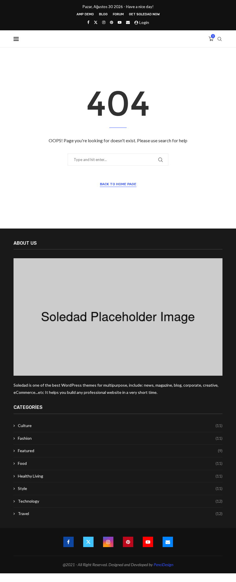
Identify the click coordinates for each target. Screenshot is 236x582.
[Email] (128, 22)
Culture (120, 425)
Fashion (120, 438)
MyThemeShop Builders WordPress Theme (137, 580)
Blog (103, 14)
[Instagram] (103, 22)
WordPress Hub (59, 580)
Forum (118, 14)
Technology (120, 501)
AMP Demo (85, 14)
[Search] (219, 39)
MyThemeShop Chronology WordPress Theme (161, 580)
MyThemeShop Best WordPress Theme (78, 580)
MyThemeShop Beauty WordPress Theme (68, 580)
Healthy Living (120, 476)
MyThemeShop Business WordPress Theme (149, 580)
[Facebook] (88, 22)
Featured (120, 450)
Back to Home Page (118, 184)
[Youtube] (119, 22)
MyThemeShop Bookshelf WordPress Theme (125, 580)
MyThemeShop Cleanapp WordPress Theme (173, 580)
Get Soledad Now (144, 14)
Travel (120, 513)
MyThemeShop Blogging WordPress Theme (101, 580)
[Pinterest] (111, 22)
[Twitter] (96, 22)
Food (120, 463)
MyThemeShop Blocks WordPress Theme (90, 580)
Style (120, 488)
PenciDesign (163, 564)
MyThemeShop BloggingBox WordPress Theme (113, 580)
